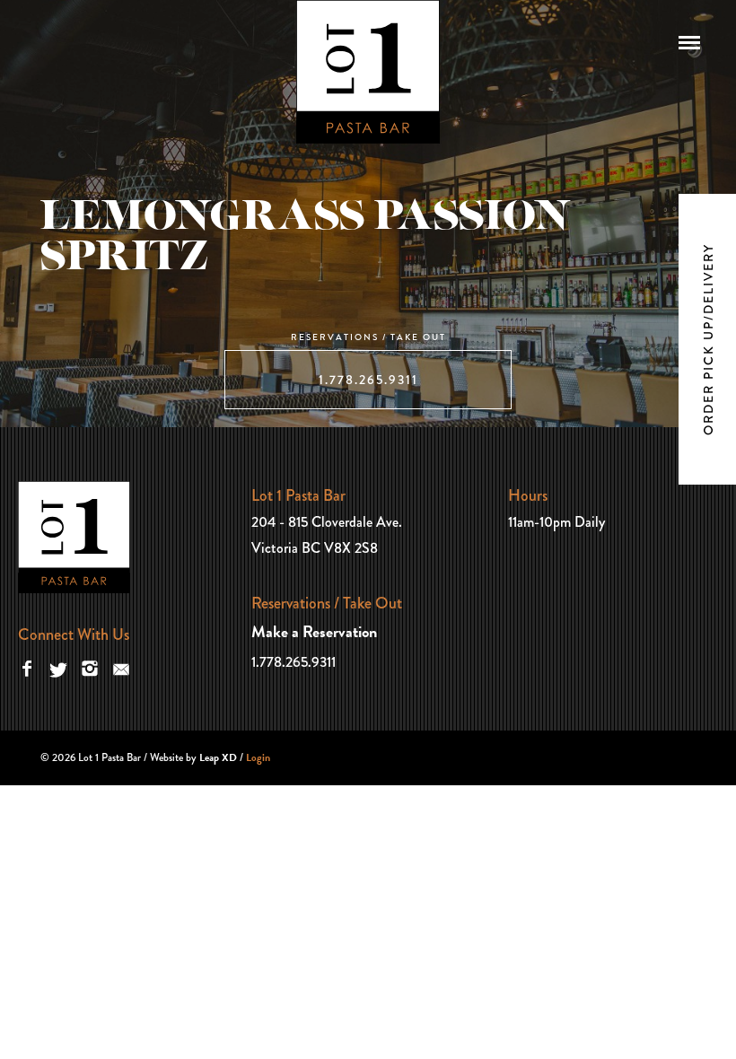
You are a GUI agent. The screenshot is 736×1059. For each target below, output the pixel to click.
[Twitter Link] (58, 668)
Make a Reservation (314, 631)
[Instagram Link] (90, 668)
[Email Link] (121, 668)
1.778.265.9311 (368, 380)
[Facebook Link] (27, 668)
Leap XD (218, 757)
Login (258, 757)
